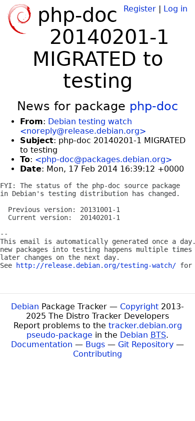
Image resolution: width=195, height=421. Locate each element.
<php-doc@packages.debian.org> (103, 159)
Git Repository (146, 344)
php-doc (154, 106)
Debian (25, 306)
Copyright (139, 306)
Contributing (97, 354)
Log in (176, 8)
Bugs (95, 344)
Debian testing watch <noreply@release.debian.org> (83, 126)
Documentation (41, 344)
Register (140, 8)
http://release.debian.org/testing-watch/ (96, 265)
